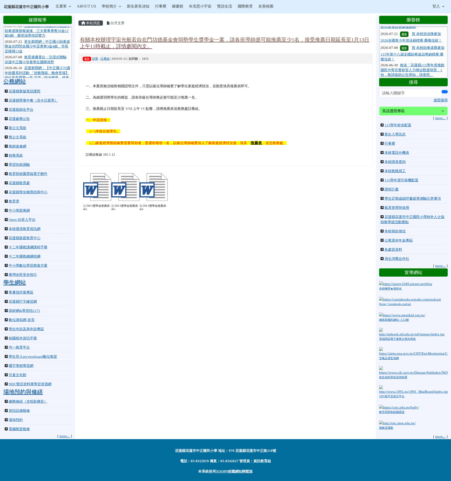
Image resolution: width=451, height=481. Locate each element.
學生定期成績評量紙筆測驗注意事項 (413, 198)
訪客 (95, 58)
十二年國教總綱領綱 (24, 256)
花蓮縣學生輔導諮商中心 (28, 192)
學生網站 (14, 282)
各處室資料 (393, 249)
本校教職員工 (395, 171)
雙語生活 (224, 6)
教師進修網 (17, 146)
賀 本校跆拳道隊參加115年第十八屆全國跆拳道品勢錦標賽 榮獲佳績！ (412, 44)
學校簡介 (109, 6)
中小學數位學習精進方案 (28, 265)
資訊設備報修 (19, 411)
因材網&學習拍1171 (24, 311)
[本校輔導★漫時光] (405, 283)
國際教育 (245, 6)
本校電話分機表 (397, 153)
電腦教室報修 (19, 429)
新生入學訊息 (395, 134)
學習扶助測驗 (19, 165)
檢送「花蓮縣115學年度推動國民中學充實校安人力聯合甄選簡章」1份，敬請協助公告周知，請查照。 (412, 61)
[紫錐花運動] (397, 423)
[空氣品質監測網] (413, 351)
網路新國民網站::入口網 (394, 320)
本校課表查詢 (395, 162)
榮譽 (404, 38)
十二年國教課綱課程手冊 (28, 247)
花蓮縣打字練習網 (23, 301)
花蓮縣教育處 (19, 183)
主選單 (61, 6)
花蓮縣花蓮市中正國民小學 (26, 7)
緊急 (86, 58)
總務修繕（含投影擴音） (28, 401)
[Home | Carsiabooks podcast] (410, 299)
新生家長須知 (138, 6)
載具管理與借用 (397, 208)
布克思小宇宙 (200, 6)
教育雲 (14, 201)
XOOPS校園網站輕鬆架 (234, 471)
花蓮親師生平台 (21, 109)
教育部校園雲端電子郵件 (28, 174)
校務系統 (16, 155)
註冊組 (105, 58)
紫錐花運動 (386, 427)
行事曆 (160, 6)
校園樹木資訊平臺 (23, 338)
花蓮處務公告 (19, 119)
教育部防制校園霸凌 (391, 412)
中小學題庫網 (19, 210)
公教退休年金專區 (399, 240)
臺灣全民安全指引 (23, 275)
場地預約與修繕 (23, 392)
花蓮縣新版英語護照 (24, 91)
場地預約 (16, 420)
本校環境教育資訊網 (24, 229)
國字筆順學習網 (21, 366)
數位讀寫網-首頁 (22, 320)
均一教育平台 (19, 347)
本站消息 (92, 23)
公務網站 (14, 81)
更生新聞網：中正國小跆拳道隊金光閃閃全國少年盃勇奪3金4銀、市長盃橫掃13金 (37, 39)
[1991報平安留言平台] (413, 389)
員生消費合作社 (397, 259)
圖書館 (177, 6)
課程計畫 (392, 189)
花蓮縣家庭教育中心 (24, 238)
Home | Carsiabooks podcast (395, 304)
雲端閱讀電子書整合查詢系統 (397, 339)
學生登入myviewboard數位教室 (33, 356)
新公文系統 (17, 128)
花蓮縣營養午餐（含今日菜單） (33, 100)
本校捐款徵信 (395, 231)
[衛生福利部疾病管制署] (413, 370)
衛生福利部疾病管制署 (393, 377)
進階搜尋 (441, 100)
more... (64, 436)
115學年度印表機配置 (401, 180)
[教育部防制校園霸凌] (399, 407)
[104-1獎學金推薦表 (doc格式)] (97, 187)
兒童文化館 (17, 375)
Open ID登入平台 (22, 220)
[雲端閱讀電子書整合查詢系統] (413, 332)
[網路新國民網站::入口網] (402, 315)
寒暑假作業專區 (21, 292)
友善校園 (265, 6)
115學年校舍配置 (398, 125)
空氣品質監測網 (389, 358)
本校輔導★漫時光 (390, 288)
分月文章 (116, 23)
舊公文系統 (17, 137)
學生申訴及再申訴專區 (26, 329)
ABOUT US (86, 6)
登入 (436, 6)
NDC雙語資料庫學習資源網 (30, 384)
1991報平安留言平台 (391, 396)
